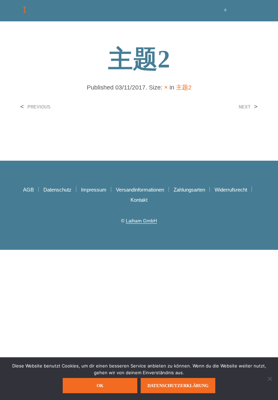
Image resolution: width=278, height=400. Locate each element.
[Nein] (269, 378)
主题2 (184, 87)
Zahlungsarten (189, 190)
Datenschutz (57, 190)
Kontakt (139, 200)
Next (245, 107)
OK (100, 385)
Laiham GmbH (141, 220)
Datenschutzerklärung (178, 385)
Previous (39, 107)
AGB (28, 190)
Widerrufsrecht (231, 190)
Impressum (93, 190)
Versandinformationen (140, 190)
